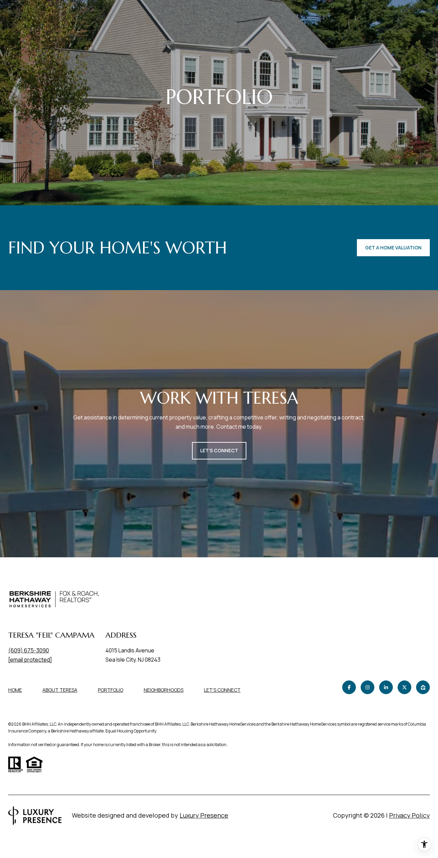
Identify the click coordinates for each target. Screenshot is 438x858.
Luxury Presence (204, 815)
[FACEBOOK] (349, 687)
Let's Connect (222, 690)
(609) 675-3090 (28, 650)
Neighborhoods (163, 690)
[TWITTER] (404, 687)
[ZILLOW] (423, 687)
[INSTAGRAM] (367, 687)
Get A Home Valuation (393, 247)
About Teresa (59, 690)
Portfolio (110, 690)
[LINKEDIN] (386, 687)
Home (15, 690)
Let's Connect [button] (219, 450)
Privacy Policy (409, 815)
